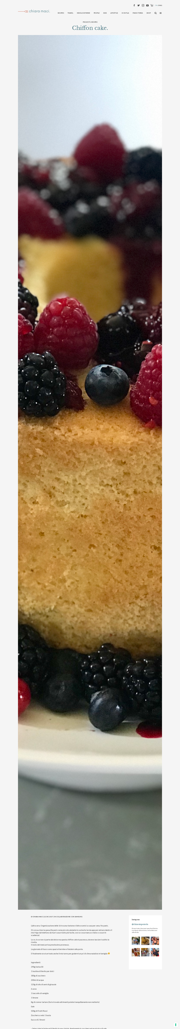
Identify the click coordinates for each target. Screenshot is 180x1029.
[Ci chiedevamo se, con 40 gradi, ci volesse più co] (136, 952)
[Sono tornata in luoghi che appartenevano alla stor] (145, 941)
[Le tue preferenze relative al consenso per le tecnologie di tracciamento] (175, 1024)
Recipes (94, 22)
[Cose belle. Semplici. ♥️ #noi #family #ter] (155, 952)
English (161, 5)
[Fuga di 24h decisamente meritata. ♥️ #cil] (145, 952)
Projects (87, 22)
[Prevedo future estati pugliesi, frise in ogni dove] (136, 941)
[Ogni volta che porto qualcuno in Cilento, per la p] (155, 941)
